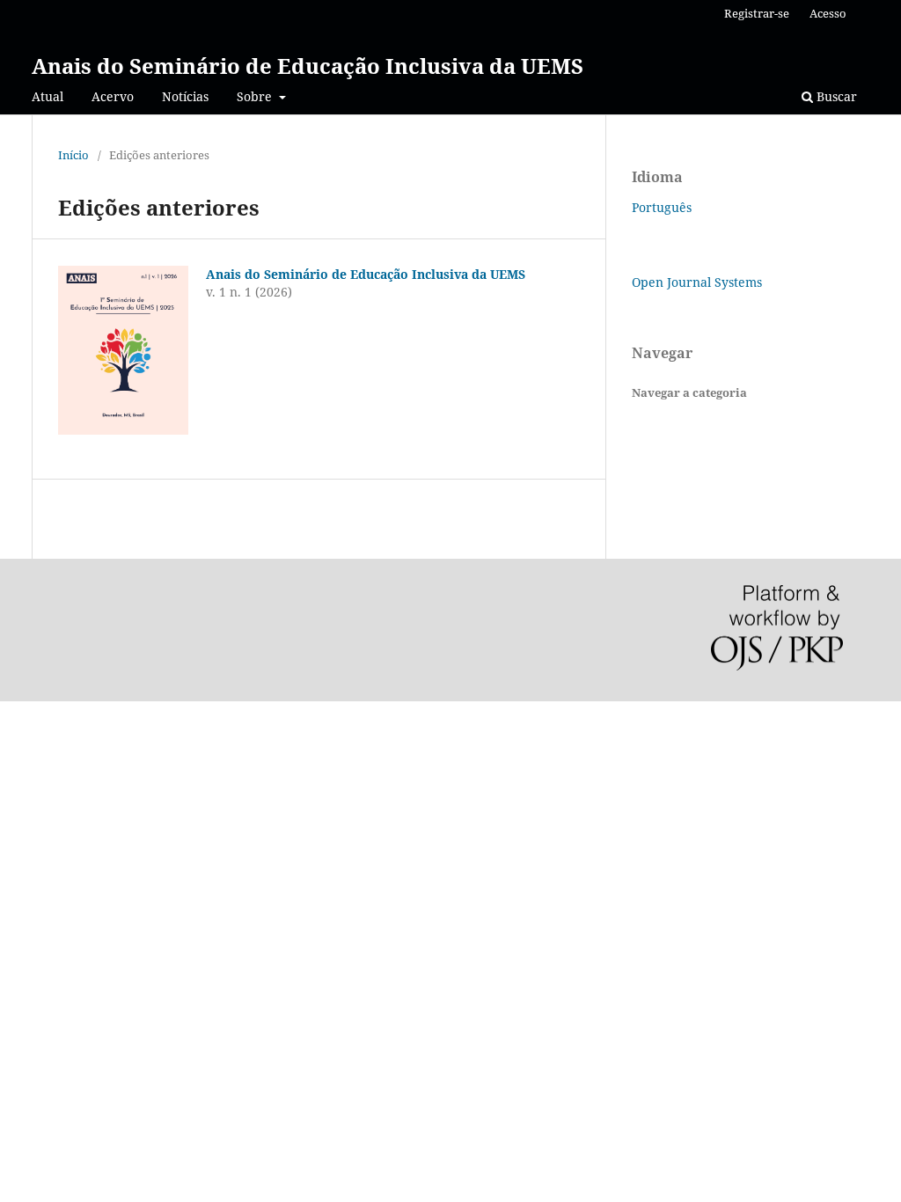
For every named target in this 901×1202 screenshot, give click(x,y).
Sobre (256, 96)
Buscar (835, 96)
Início (73, 155)
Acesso (827, 13)
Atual (47, 96)
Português (662, 207)
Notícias (185, 96)
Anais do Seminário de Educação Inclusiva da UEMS (307, 65)
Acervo (113, 96)
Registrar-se (756, 13)
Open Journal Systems (697, 282)
